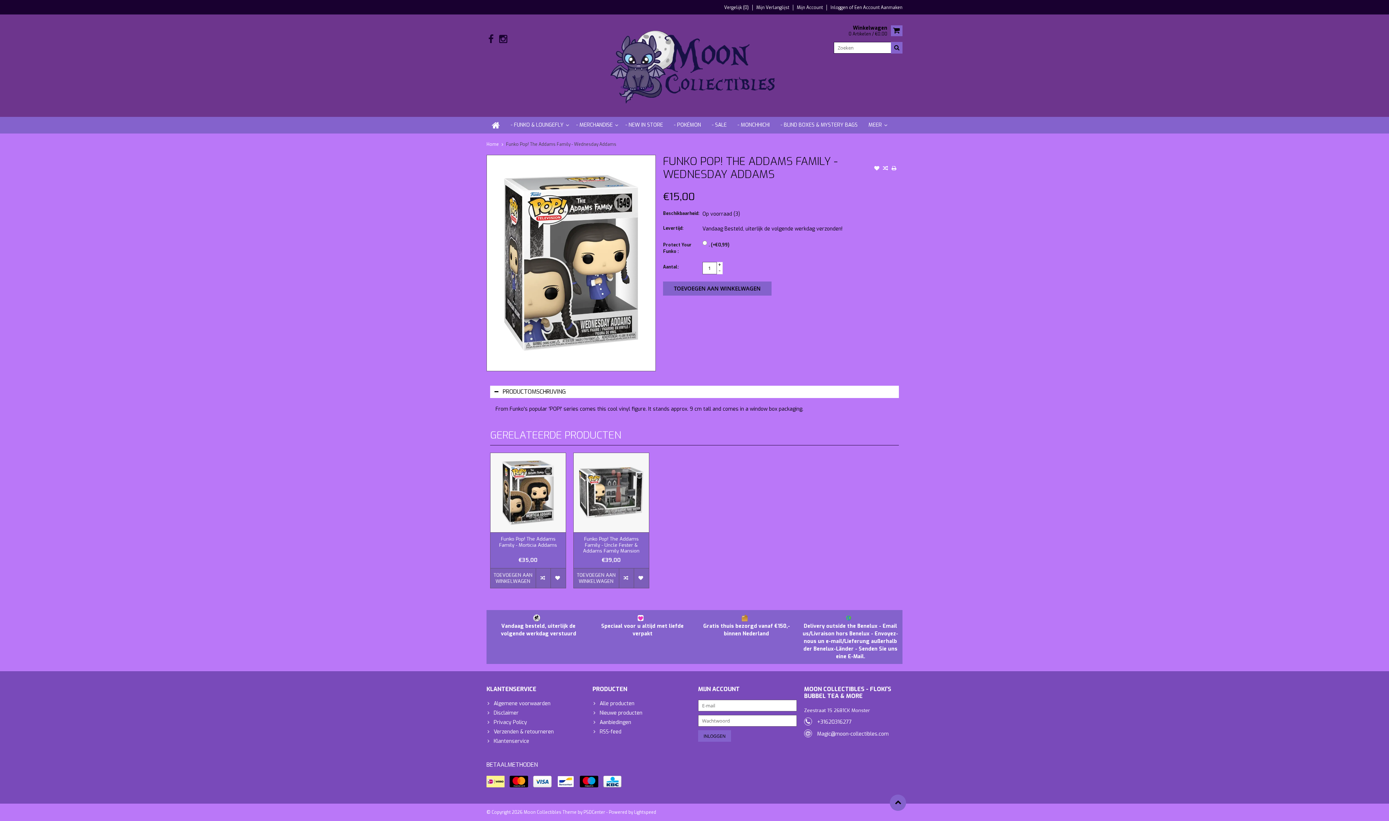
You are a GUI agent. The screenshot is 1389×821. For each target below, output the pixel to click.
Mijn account (810, 7)
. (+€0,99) (719, 245)
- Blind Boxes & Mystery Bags (819, 125)
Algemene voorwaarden (522, 703)
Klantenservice (511, 741)
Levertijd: (673, 228)
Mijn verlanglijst (772, 7)
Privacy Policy (510, 722)
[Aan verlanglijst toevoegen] (877, 169)
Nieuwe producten (621, 713)
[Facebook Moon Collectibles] (491, 39)
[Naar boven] (898, 803)
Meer (875, 125)
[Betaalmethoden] (496, 781)
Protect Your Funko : (677, 248)
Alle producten (617, 703)
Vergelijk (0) (736, 7)
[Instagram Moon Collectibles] (502, 39)
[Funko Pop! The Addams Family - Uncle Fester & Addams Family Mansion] (611, 492)
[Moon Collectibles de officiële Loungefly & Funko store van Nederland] (694, 65)
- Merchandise (594, 125)
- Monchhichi (754, 125)
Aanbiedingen (615, 722)
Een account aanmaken (878, 7)
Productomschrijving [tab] (534, 391)
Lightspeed (645, 812)
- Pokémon (687, 125)
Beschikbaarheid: (681, 213)
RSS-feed (610, 731)
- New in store (644, 125)
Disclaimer (506, 713)
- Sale (719, 125)
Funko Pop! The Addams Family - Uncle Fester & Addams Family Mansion (611, 545)
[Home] (496, 125)
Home (493, 144)
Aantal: (671, 267)
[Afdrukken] (894, 169)
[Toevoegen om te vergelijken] (885, 169)
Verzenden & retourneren (524, 731)
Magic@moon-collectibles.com (853, 734)
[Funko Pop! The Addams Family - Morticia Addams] (528, 492)
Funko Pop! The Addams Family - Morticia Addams (528, 542)
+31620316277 (834, 722)
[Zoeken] (896, 48)
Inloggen (840, 7)
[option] (528, 524)
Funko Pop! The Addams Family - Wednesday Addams (561, 144)
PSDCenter (594, 812)
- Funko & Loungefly (537, 125)
